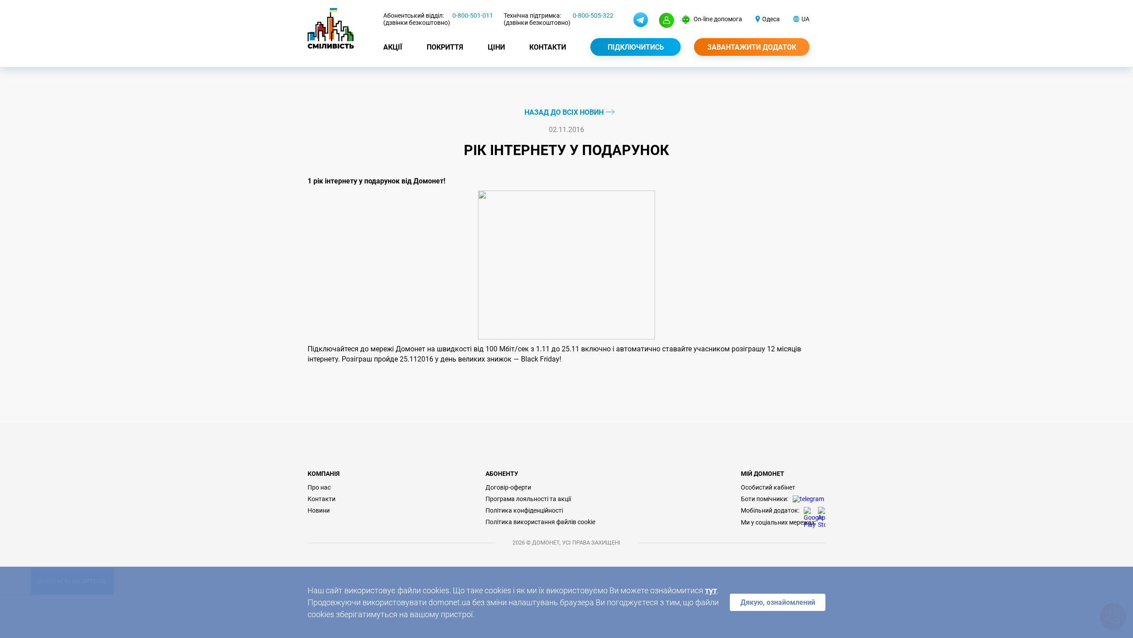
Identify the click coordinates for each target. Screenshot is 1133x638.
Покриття (445, 47)
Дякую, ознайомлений (777, 602)
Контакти (547, 47)
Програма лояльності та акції (528, 498)
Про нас (319, 487)
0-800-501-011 (472, 15)
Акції (392, 47)
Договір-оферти (508, 487)
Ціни (496, 47)
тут (711, 590)
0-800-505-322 (593, 15)
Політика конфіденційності (524, 510)
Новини (319, 510)
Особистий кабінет (768, 487)
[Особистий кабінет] (666, 20)
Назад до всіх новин (564, 112)
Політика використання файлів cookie (540, 521)
